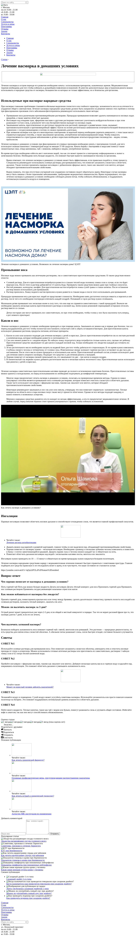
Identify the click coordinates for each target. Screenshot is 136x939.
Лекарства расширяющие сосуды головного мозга (23, 841)
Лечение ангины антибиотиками (21, 542)
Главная (4, 17)
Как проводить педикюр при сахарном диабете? (28, 898)
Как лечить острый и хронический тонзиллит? (33, 796)
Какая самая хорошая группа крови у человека (22, 870)
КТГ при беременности (11, 850)
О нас (3, 19)
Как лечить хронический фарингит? (28, 760)
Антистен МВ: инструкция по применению (31, 814)
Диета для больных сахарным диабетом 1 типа (27, 888)
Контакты (5, 34)
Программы (6, 26)
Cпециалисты (7, 22)
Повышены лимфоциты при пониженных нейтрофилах (26, 865)
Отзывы (4, 29)
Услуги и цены (7, 24)
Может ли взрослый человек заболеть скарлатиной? (30, 687)
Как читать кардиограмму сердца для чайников (22, 855)
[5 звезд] (44, 722)
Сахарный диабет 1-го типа (18, 879)
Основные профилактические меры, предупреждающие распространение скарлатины (51, 778)
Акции (4, 31)
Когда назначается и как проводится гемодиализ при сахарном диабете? (39, 884)
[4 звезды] (35, 722)
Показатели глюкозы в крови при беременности (23, 860)
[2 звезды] (15, 722)
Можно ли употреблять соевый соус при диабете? (29, 893)
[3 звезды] (25, 722)
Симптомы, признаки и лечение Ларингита (21, 846)
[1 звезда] (5, 722)
